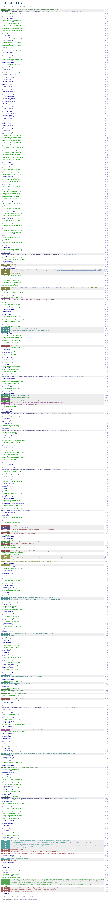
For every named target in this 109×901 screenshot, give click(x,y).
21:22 (106, 810)
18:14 (106, 738)
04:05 (106, 76)
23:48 (106, 881)
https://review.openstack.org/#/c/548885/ (33, 729)
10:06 (106, 374)
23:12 (106, 865)
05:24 (106, 230)
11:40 (106, 466)
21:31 (106, 816)
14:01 (106, 577)
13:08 (106, 522)
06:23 (106, 262)
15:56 (106, 667)
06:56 (106, 275)
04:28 (106, 203)
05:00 (106, 222)
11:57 (106, 469)
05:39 (106, 239)
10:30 (106, 408)
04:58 (106, 220)
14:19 (106, 597)
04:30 (106, 210)
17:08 (106, 711)
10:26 (106, 399)
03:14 (106, 60)
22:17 (106, 828)
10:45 (106, 421)
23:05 (106, 858)
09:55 (106, 364)
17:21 (106, 716)
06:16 (106, 259)
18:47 (106, 757)
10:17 (106, 388)
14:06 (106, 583)
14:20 (106, 599)
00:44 (106, 13)
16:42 (106, 695)
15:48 (106, 662)
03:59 (106, 69)
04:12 (106, 137)
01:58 (106, 35)
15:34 (106, 652)
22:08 (106, 827)
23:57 (106, 893)
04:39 (106, 211)
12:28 (106, 495)
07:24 (106, 280)
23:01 (106, 855)
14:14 (106, 590)
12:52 (106, 510)
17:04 (106, 709)
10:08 (106, 376)
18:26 (106, 745)
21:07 (106, 806)
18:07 (106, 735)
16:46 (106, 697)
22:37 (106, 837)
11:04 (106, 435)
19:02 (106, 772)
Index (16, 6)
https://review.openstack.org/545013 (70, 254)
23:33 (106, 875)
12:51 (106, 508)
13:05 (106, 515)
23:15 (106, 869)
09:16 (106, 347)
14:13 (106, 589)
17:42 (106, 724)
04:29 (106, 206)
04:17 (106, 186)
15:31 (106, 638)
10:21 (106, 393)
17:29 (106, 722)
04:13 (106, 167)
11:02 (106, 432)
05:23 (106, 228)
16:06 (106, 672)
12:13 (106, 478)
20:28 (106, 798)
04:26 (106, 201)
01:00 (106, 23)
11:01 (106, 430)
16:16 (106, 679)
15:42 (106, 654)
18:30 (106, 748)
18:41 (106, 753)
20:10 (106, 794)
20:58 (106, 803)
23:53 (106, 886)
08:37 (106, 324)
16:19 (106, 685)
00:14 (106, 9)
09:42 (106, 356)
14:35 (106, 611)
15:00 (106, 623)
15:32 (106, 643)
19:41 (106, 789)
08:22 (106, 319)
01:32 (106, 30)
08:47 (106, 326)
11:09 (106, 440)
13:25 (106, 540)
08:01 (106, 304)
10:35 (106, 411)
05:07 (106, 227)
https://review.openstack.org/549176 (63, 430)
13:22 (106, 538)
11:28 (106, 459)
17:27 (106, 721)
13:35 (106, 549)
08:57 (106, 337)
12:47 (106, 501)
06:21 (106, 261)
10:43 (106, 420)
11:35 (106, 464)
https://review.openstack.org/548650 (74, 376)
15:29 (106, 637)
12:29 (106, 498)
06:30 (106, 271)
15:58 (106, 669)
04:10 (106, 79)
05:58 (106, 252)
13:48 (106, 568)
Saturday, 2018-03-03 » (26, 6)
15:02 (106, 624)
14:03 (106, 578)
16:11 (106, 678)
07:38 (106, 284)
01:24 (106, 27)
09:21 (106, 349)
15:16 (106, 631)
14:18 (106, 595)
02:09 (106, 37)
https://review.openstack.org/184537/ (78, 842)
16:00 (106, 671)
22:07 (106, 825)
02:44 (106, 50)
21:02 (106, 805)
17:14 (106, 712)
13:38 (106, 552)
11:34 (106, 462)
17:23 (106, 717)
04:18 (106, 189)
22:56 (106, 851)
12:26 (106, 490)
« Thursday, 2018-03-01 (7, 6)
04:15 (106, 179)
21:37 (106, 820)
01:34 (106, 32)
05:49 (106, 242)
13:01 (106, 514)
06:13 (106, 256)
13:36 (106, 551)
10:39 (106, 415)
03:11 (106, 59)
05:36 (106, 237)
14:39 (106, 613)
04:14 (106, 169)
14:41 (106, 616)
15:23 (106, 633)
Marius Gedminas (23, 899)
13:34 (106, 542)
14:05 (106, 582)
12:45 (106, 500)
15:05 (106, 626)
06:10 (106, 254)
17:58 (106, 731)
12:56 (106, 512)
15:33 (106, 649)
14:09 (106, 585)
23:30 (106, 874)
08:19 (106, 316)
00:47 (106, 18)
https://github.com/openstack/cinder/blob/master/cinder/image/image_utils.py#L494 (39, 287)
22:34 (106, 832)
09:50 (106, 362)
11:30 (106, 461)
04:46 (106, 215)
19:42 (106, 791)
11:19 (106, 449)
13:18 (106, 529)
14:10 (106, 587)
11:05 (106, 437)
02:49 (106, 57)
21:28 (106, 815)
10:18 (106, 390)
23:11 (106, 862)
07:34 (106, 282)
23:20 (106, 872)
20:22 (106, 796)
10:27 (106, 402)
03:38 (106, 66)
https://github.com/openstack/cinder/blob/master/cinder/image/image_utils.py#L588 (79, 270)
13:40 (106, 556)
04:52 (106, 218)
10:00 (106, 369)
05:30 (106, 233)
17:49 (106, 729)
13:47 (106, 566)
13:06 (106, 517)
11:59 (106, 471)
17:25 (106, 719)
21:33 (106, 818)
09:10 (106, 342)
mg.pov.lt (34, 899)
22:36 (106, 835)
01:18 (106, 25)
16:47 (106, 699)
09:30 (106, 352)
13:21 (106, 533)
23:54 (106, 888)
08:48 (106, 330)
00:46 (106, 15)
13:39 (106, 554)
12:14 (106, 479)
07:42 (106, 290)
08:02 (106, 306)
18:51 (106, 760)
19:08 (106, 779)
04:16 (106, 184)
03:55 (106, 67)
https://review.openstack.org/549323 (67, 798)
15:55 (106, 664)
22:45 (106, 839)
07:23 (106, 278)
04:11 (106, 106)
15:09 (106, 628)
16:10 (106, 676)
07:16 (106, 277)
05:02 (106, 225)
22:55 (106, 849)
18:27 (106, 746)
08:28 (106, 323)
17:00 (106, 704)
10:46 (106, 425)
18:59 (106, 765)
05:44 (106, 240)
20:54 (106, 800)
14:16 (106, 592)
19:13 (106, 784)
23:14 (106, 867)
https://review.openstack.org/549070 (74, 11)
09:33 (106, 354)
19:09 (106, 781)
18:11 (106, 736)
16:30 (106, 691)
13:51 (106, 572)
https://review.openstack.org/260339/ (20, 844)
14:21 (106, 604)
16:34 (106, 693)
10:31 (106, 409)
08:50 (106, 335)
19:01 (106, 769)
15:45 (106, 655)
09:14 (106, 345)
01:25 (106, 28)
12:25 (106, 486)
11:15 (106, 444)
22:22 (106, 830)
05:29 (106, 232)
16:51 (106, 700)
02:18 (106, 38)
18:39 (106, 752)
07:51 (106, 294)
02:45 (106, 54)
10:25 (106, 395)
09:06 (106, 340)
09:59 (106, 367)
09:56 (106, 366)
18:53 (106, 764)
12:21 (106, 485)
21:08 (106, 808)
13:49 (106, 570)
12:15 (106, 481)
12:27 (106, 491)
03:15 (106, 62)
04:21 (106, 200)
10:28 (106, 406)
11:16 (106, 445)
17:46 (106, 726)
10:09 (106, 383)
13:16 (106, 526)
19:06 (106, 777)
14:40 (106, 614)
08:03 (106, 307)
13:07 (106, 520)
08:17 (106, 313)
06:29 (106, 264)
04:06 (106, 77)
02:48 (106, 55)
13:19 (106, 531)
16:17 (106, 683)
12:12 (106, 476)
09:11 (106, 344)
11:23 (106, 454)
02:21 (106, 40)
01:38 (106, 33)
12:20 (106, 483)
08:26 (106, 321)
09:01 (106, 338)
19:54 (106, 793)
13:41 (106, 559)
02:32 (106, 47)
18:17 (106, 740)
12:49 (106, 505)
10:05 (106, 373)
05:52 (106, 244)
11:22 (106, 450)
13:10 (106, 524)
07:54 (106, 301)
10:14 (106, 386)
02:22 (106, 44)
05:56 (106, 247)
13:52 (106, 573)
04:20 (106, 198)
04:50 (106, 217)
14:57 (106, 619)
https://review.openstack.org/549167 (64, 413)
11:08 (106, 439)
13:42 (106, 565)
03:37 (106, 64)
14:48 (106, 618)
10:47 (106, 427)
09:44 (106, 361)
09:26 (106, 351)
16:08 (106, 674)
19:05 (106, 774)
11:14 (106, 442)
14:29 (106, 607)
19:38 (106, 787)
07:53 (106, 295)
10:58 (106, 428)
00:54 (106, 21)
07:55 (106, 302)
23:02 (106, 856)
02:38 (106, 49)
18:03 (106, 733)
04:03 (106, 74)
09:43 (106, 357)
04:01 (106, 72)
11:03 (106, 433)
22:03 (106, 823)
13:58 (106, 575)
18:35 (106, 750)
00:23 (106, 11)
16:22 (106, 690)
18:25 (106, 743)
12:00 (106, 473)
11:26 (106, 457)
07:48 (106, 292)
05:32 (106, 235)
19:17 (106, 786)
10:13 (106, 385)
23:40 (106, 877)
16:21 (106, 686)
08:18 (106, 314)
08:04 (106, 309)
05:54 (106, 245)
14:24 (106, 606)
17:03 (106, 707)
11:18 (106, 447)
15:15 (106, 630)
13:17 (106, 527)
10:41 (106, 416)
